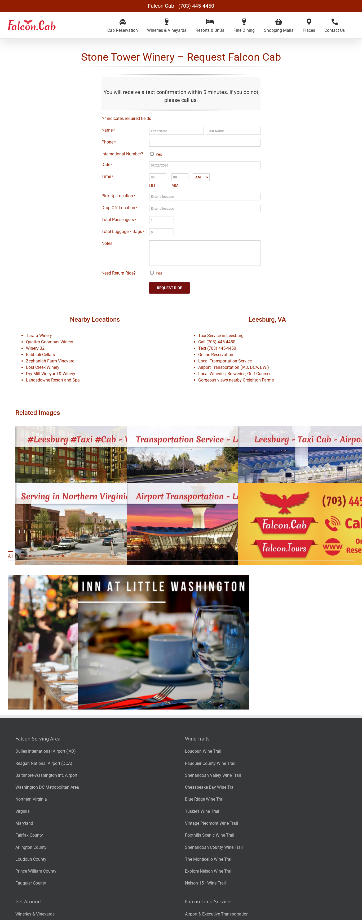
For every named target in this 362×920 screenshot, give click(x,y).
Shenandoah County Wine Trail (214, 847)
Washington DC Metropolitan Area (47, 787)
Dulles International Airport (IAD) (45, 751)
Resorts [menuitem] (28, 555)
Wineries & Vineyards (35, 914)
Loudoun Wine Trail (203, 751)
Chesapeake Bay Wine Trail (210, 787)
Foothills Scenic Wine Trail (209, 835)
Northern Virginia (31, 799)
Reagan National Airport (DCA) (43, 763)
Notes (106, 243)
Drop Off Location (119, 207)
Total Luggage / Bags (122, 231)
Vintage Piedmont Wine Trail (211, 823)
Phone (108, 142)
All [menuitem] (10, 556)
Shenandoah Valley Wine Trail (213, 775)
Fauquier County (30, 883)
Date (107, 164)
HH (152, 185)
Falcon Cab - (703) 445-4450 (181, 6)
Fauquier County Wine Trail (210, 763)
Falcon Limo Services (208, 901)
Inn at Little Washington (163, 660)
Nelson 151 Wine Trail (205, 883)
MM (174, 185)
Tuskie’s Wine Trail (202, 811)
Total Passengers (118, 219)
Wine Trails (197, 738)
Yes (159, 154)
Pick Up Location (118, 195)
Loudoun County (30, 859)
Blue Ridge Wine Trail (204, 799)
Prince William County (35, 871)
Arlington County (31, 847)
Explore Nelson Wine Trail (208, 871)
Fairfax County (29, 835)
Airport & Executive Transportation (217, 914)
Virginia (22, 811)
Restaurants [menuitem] (54, 555)
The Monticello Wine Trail (208, 859)
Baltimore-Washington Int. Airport (46, 775)
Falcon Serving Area (37, 738)
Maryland (24, 823)
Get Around (28, 901)
